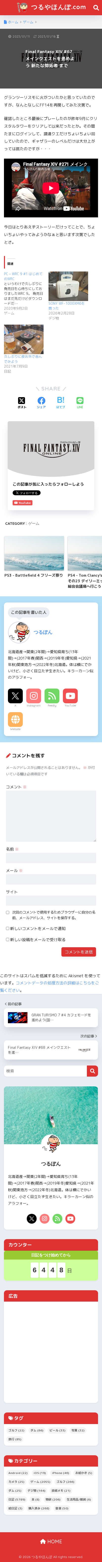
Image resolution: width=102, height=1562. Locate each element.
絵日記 (15, 1508)
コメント (16, 787)
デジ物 (36, 1490)
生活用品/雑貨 (79, 1499)
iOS (40, 1473)
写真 (78, 1430)
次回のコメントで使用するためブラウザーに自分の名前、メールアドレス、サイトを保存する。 (53, 915)
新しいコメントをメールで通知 (38, 928)
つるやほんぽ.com (57, 7)
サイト (12, 892)
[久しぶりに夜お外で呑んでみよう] (24, 339)
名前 (12, 849)
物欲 (53, 1499)
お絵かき (83, 1473)
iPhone (60, 1473)
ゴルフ (16, 1430)
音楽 (61, 1508)
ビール (57, 1430)
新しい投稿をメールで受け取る (38, 939)
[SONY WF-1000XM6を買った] (68, 286)
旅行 (14, 1439)
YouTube (70, 705)
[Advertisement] (51, 1352)
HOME (54, 1541)
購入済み (38, 1508)
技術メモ (60, 1490)
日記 (16, 1499)
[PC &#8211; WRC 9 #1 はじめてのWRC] (26, 293)
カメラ (16, 1482)
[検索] (92, 1071)
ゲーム (33, 523)
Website (15, 729)
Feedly (52, 705)
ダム (36, 1430)
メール (14, 870)
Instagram (34, 705)
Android (17, 1473)
